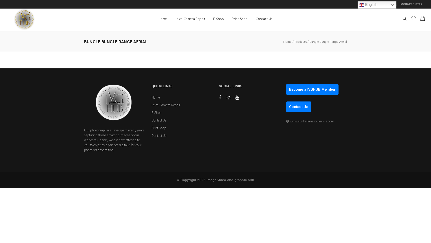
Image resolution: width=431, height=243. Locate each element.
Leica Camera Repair (190, 19)
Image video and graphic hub (230, 180)
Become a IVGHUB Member (312, 89)
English (370, 5)
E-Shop (218, 19)
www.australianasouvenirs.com (312, 121)
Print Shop (240, 19)
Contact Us (264, 19)
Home (162, 19)
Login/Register (410, 4)
